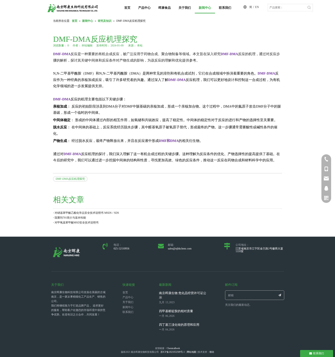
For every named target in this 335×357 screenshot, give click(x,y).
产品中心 (128, 297)
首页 (125, 292)
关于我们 (128, 302)
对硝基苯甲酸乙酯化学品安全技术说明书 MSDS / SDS (87, 212)
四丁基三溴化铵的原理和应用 (179, 324)
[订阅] (280, 295)
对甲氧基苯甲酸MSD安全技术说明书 (76, 222)
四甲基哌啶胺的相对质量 (176, 311)
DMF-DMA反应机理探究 (70, 178)
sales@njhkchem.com (180, 248)
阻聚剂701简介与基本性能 (70, 217)
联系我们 (128, 312)
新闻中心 (128, 307)
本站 (139, 45)
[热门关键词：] (309, 7)
